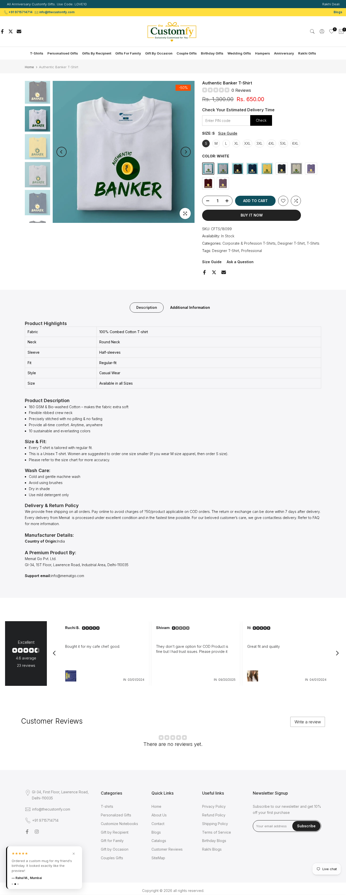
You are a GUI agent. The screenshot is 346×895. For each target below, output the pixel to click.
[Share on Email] (19, 31)
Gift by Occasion (114, 849)
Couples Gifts (112, 858)
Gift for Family (112, 840)
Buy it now (252, 215)
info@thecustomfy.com (56, 12)
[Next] (186, 152)
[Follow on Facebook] (27, 832)
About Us (159, 815)
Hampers (262, 53)
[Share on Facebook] (2, 31)
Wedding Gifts (239, 53)
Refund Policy (213, 815)
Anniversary (284, 53)
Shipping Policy (215, 823)
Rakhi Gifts (307, 53)
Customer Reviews (167, 849)
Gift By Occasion (158, 53)
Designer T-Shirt (291, 243)
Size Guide (227, 133)
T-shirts (107, 806)
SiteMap (158, 858)
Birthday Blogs (214, 840)
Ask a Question (240, 262)
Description (146, 307)
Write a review (308, 721)
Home (29, 67)
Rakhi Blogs (212, 849)
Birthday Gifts (212, 53)
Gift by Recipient (114, 832)
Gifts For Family (128, 53)
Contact (157, 823)
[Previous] (61, 152)
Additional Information (190, 307)
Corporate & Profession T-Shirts (249, 243)
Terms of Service (216, 832)
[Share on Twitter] (10, 31)
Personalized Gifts (116, 815)
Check (261, 120)
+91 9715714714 (20, 12)
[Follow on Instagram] (36, 832)
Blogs (338, 12)
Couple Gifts (187, 53)
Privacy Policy (214, 806)
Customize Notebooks (119, 823)
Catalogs (158, 840)
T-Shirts (36, 53)
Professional (251, 250)
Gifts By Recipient (96, 53)
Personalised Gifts (62, 53)
